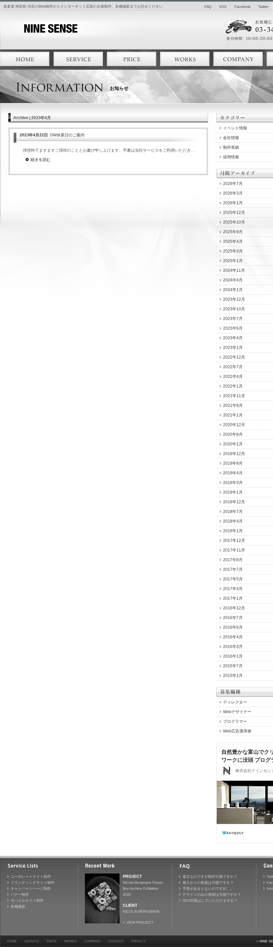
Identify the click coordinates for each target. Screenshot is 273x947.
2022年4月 (233, 376)
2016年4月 (233, 637)
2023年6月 (233, 328)
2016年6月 (233, 627)
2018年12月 (234, 502)
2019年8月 (233, 463)
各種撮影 (18, 906)
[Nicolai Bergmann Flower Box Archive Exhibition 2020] (102, 898)
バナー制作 (20, 894)
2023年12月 (234, 299)
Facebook (242, 7)
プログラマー (235, 721)
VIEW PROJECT (139, 922)
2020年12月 (234, 424)
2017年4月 (233, 588)
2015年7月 (233, 666)
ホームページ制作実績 (185, 59)
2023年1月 (233, 347)
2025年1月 (233, 260)
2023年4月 (233, 338)
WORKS (70, 941)
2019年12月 (234, 453)
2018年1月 (233, 531)
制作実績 (231, 147)
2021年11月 (234, 396)
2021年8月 (233, 405)
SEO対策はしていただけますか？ (210, 900)
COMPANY (92, 941)
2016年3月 (233, 646)
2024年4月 (233, 280)
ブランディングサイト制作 (33, 882)
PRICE (52, 941)
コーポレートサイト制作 (31, 876)
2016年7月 (233, 617)
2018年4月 (233, 521)
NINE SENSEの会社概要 (238, 59)
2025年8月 (233, 232)
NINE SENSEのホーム (25, 59)
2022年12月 (234, 357)
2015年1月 (233, 675)
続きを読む (41, 159)
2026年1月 (233, 203)
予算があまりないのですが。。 (208, 888)
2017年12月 (234, 540)
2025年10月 (234, 222)
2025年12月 (234, 212)
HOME (12, 941)
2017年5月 (233, 579)
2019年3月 (233, 482)
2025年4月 (233, 241)
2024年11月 (234, 270)
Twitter (263, 7)
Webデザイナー (237, 712)
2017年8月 (233, 559)
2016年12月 (234, 608)
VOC (223, 7)
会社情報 (231, 137)
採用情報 (231, 157)
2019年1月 (233, 492)
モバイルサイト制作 (27, 900)
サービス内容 (78, 59)
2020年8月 (233, 434)
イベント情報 (235, 128)
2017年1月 (233, 598)
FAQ (208, 7)
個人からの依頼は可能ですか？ (208, 882)
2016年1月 (233, 656)
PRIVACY (138, 941)
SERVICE (31, 941)
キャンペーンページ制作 (31, 888)
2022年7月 (233, 367)
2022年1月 (233, 386)
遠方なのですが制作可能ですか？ (209, 876)
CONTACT (116, 941)
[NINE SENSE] (39, 31)
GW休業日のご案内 (52, 135)
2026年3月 (233, 193)
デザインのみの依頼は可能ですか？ (211, 894)
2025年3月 (233, 251)
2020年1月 (233, 444)
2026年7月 (233, 183)
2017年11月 (234, 550)
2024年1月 (233, 289)
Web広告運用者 (237, 731)
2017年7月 (233, 569)
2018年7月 (233, 511)
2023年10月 (234, 309)
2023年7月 (233, 318)
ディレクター (235, 702)
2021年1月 (233, 415)
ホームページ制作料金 (131, 59)
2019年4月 (233, 473)
